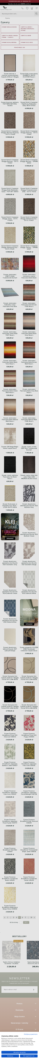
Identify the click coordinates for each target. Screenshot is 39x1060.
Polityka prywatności (31, 1034)
